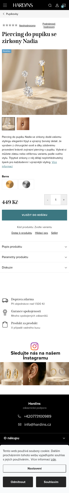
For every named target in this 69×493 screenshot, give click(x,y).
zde (53, 459)
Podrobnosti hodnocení (49, 25)
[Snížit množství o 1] (47, 199)
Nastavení (35, 468)
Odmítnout (18, 482)
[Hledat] (50, 5)
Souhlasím (51, 482)
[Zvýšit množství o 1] (64, 199)
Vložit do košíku (34, 215)
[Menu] (5, 5)
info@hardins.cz (37, 424)
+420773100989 (37, 416)
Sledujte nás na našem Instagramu (35, 355)
